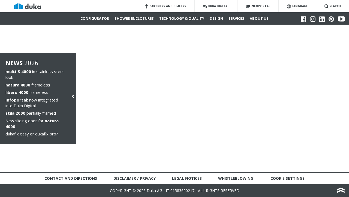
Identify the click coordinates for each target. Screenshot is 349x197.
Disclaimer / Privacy (134, 178)
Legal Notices (187, 178)
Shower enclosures (134, 18)
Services (236, 18)
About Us (259, 18)
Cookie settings (287, 178)
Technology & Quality (181, 18)
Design (216, 18)
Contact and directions (70, 178)
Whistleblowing (235, 178)
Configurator (94, 18)
